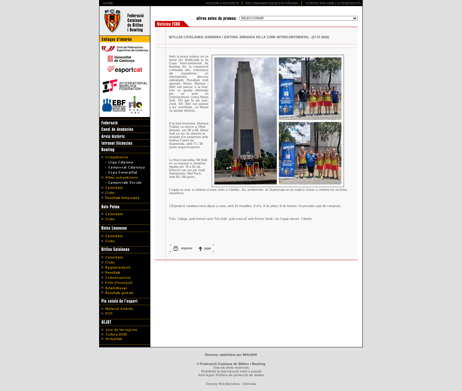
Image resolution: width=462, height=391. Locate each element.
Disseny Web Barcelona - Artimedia (231, 384)
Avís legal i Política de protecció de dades (231, 375)
